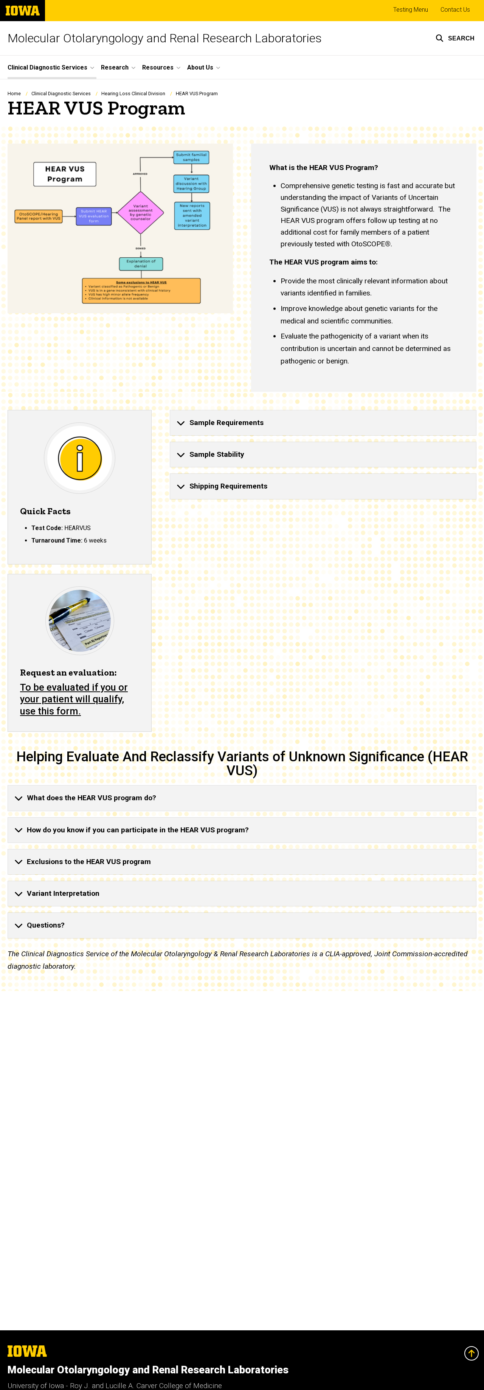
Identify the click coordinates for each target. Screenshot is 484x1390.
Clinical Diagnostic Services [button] (47, 67)
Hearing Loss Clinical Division (133, 93)
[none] (323, 423)
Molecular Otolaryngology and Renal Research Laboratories (165, 38)
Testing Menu (410, 9)
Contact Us (455, 9)
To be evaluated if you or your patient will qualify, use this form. (74, 699)
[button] (455, 38)
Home (14, 93)
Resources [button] (158, 67)
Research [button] (115, 67)
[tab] (323, 422)
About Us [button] (200, 67)
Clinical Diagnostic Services (61, 93)
